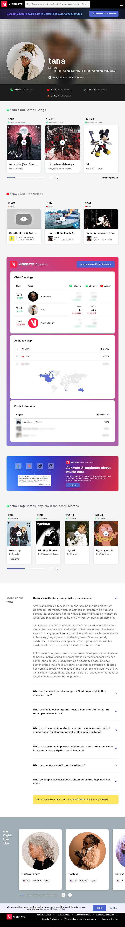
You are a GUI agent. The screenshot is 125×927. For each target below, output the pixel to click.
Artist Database (83, 914)
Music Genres (44, 914)
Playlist (19, 414)
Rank (18, 286)
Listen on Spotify (108, 178)
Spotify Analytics (50, 919)
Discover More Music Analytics (95, 264)
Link (35, 422)
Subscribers (109, 286)
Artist (30, 286)
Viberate (11, 4)
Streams (93, 286)
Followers (77, 286)
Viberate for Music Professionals (80, 919)
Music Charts (63, 914)
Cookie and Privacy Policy (52, 909)
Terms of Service (110, 919)
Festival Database (105, 914)
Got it (99, 908)
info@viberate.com (81, 799)
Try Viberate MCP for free (103, 13)
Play (24, 142)
